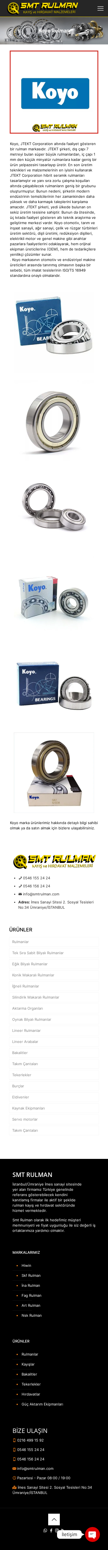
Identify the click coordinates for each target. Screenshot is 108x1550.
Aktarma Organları (27, 1008)
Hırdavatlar (31, 1394)
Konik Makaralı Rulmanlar (33, 975)
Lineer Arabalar (25, 1041)
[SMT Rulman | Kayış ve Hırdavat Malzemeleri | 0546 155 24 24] (42, 8)
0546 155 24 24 (36, 878)
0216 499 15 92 (30, 1440)
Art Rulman (31, 1305)
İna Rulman (31, 1285)
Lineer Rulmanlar (26, 1030)
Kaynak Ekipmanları (28, 1108)
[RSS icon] (63, 1530)
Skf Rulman (31, 1275)
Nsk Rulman (32, 1315)
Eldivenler (20, 1097)
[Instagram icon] (57, 1530)
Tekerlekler (21, 1075)
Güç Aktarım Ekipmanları (42, 1404)
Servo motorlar (25, 1119)
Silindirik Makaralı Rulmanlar (35, 997)
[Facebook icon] (51, 1530)
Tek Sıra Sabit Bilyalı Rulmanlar (38, 953)
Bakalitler (20, 1052)
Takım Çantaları (25, 1064)
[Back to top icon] (54, 1519)
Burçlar (18, 1086)
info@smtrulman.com (41, 894)
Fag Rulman (32, 1295)
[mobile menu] (100, 8)
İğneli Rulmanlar (25, 986)
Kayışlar (28, 1364)
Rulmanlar (20, 941)
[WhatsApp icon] (45, 1530)
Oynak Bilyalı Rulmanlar (31, 1019)
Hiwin (26, 1265)
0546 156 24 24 (36, 886)
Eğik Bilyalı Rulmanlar (30, 964)
